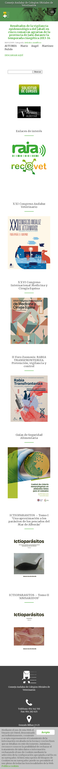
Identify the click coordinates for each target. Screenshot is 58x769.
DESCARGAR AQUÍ (14, 55)
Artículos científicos (32, 43)
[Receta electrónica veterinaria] (29, 166)
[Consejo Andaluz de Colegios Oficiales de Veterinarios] (6, 13)
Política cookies (10, 766)
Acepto (45, 732)
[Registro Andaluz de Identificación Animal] (29, 149)
